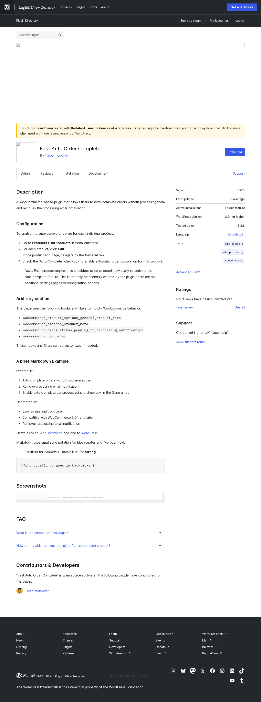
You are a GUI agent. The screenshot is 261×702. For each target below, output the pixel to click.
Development (98, 173)
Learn (113, 634)
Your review (185, 307)
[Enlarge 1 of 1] (159, 499)
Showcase (70, 634)
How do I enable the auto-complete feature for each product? (63, 546)
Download (235, 152)
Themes (68, 640)
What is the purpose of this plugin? (42, 533)
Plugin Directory (27, 20)
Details (26, 173)
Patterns (68, 653)
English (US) (236, 234)
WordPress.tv (120, 653)
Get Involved (164, 634)
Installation (71, 173)
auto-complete (234, 243)
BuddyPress (212, 653)
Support (239, 173)
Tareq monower (57, 155)
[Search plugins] (59, 35)
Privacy (21, 653)
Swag (161, 653)
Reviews (46, 173)
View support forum (191, 342)
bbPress (209, 647)
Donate (162, 647)
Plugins (67, 647)
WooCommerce (51, 433)
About (20, 634)
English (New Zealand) (69, 676)
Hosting (21, 647)
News (20, 640)
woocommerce (234, 260)
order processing (232, 252)
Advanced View (188, 272)
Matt (207, 640)
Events (160, 640)
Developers (117, 647)
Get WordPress (242, 7)
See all (240, 307)
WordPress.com (214, 634)
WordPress (89, 433)
